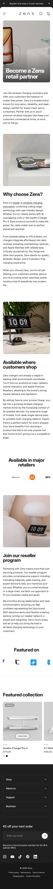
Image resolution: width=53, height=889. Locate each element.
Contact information (33, 876)
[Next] (49, 3)
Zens (5, 745)
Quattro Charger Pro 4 (15, 748)
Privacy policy (14, 872)
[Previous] (4, 3)
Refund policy (26, 872)
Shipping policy (18, 876)
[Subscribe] (45, 836)
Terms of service (39, 872)
